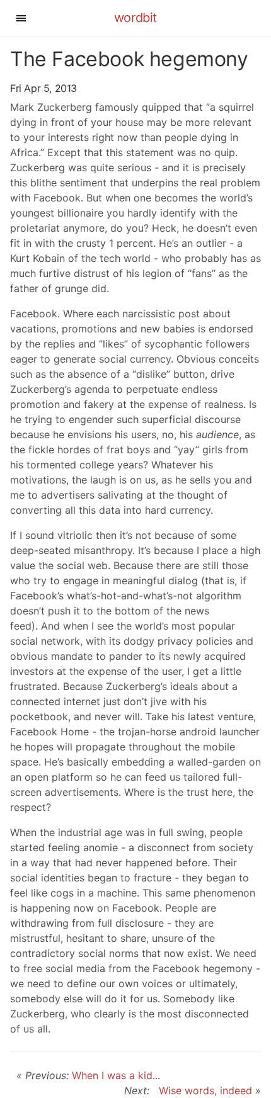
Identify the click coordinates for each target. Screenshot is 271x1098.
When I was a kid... (116, 1075)
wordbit (135, 17)
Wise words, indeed (202, 1090)
